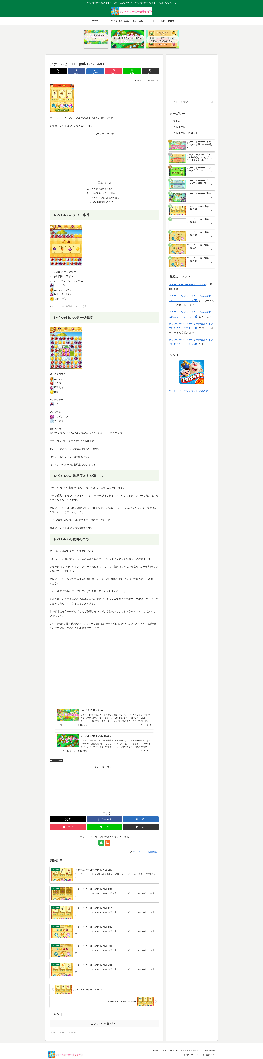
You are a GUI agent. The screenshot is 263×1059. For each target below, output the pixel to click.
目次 (100, 182)
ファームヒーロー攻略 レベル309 (187, 284)
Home (155, 1050)
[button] (150, 71)
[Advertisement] (104, 155)
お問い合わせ (209, 1050)
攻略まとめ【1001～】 (191, 1050)
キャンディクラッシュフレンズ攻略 (188, 390)
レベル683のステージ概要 (102, 193)
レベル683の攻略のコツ (101, 202)
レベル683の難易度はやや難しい (105, 197)
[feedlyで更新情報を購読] (101, 843)
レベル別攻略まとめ (169, 1050)
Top (256, 1052)
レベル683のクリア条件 (101, 189)
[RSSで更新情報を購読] (107, 843)
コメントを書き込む (104, 1023)
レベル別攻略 (57, 761)
